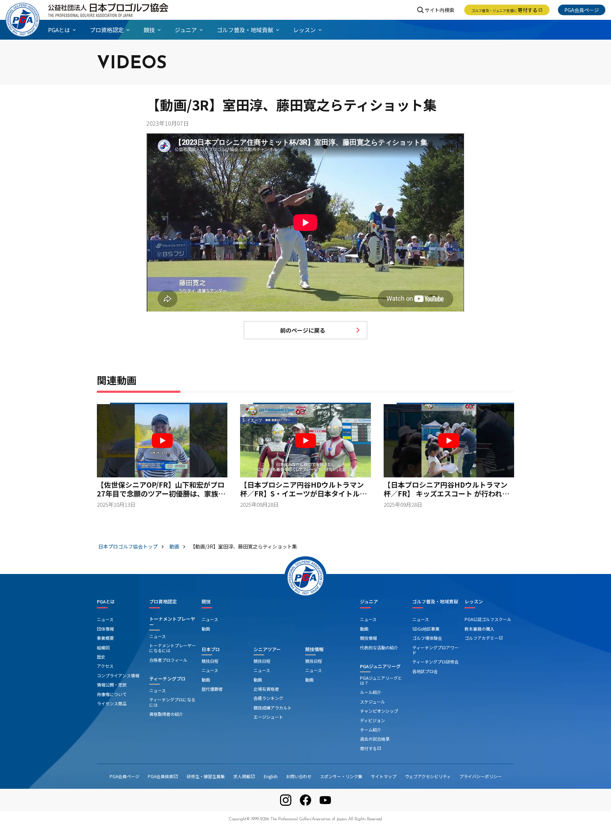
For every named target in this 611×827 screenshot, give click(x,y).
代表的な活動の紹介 (379, 647)
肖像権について (112, 694)
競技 (206, 601)
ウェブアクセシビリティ (428, 776)
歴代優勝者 (212, 689)
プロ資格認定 (163, 601)
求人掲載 (244, 776)
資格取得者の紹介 (166, 714)
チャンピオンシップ (379, 711)
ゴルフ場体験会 (427, 638)
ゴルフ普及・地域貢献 (435, 601)
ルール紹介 (370, 692)
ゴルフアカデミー (484, 638)
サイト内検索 (439, 9)
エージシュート (268, 717)
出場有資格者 (266, 689)
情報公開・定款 (112, 685)
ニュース (105, 619)
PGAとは (106, 601)
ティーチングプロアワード (435, 649)
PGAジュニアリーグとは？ (381, 680)
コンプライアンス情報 (118, 675)
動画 (206, 629)
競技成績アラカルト (273, 708)
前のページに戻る (302, 330)
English (271, 776)
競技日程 (210, 661)
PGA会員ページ (581, 9)
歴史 (101, 657)
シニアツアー (267, 649)
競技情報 (314, 649)
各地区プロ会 (425, 671)
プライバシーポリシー (480, 776)
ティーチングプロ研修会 (435, 662)
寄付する (506, 9)
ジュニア (369, 601)
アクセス (105, 666)
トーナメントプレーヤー (172, 621)
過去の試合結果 (375, 739)
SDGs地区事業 (426, 629)
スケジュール (372, 702)
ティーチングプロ (167, 678)
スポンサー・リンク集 (341, 776)
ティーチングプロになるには (172, 701)
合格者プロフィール (168, 660)
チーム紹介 (370, 730)
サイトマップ (383, 776)
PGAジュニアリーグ (380, 666)
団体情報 (105, 629)
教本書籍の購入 (479, 629)
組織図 (103, 647)
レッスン (474, 601)
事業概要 (105, 638)
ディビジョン (372, 720)
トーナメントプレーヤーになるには (172, 647)
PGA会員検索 (163, 776)
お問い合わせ (299, 776)
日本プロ (211, 649)
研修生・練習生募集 (206, 776)
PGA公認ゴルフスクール (488, 619)
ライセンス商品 (112, 703)
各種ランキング (268, 698)
